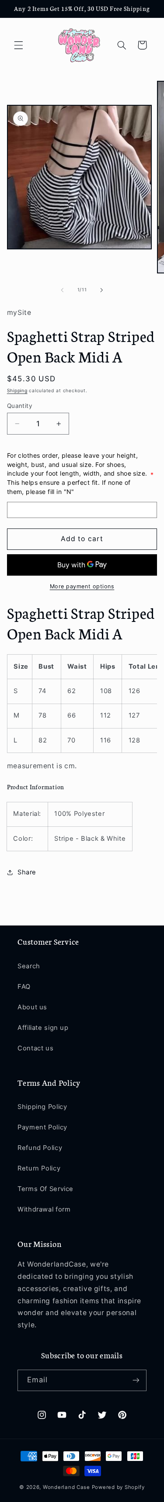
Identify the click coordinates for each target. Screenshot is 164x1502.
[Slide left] (62, 290)
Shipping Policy (42, 1107)
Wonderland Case (66, 1487)
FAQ (24, 987)
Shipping (17, 391)
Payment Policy (42, 1127)
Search (28, 966)
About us (32, 1007)
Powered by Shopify (118, 1487)
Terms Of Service (45, 1189)
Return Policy (38, 1168)
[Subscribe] (136, 1380)
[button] (18, 45)
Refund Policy (39, 1148)
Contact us (35, 1048)
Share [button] (26, 872)
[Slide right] (102, 290)
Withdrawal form (43, 1209)
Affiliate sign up (43, 1028)
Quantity (19, 405)
